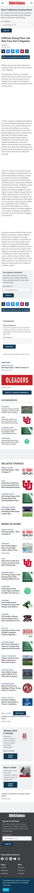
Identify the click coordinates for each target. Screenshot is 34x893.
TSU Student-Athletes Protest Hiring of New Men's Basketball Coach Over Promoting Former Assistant (10, 618)
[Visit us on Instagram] (6, 859)
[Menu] (2, 3)
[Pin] (22, 51)
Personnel (5, 600)
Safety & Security (7, 697)
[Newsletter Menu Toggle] (31, 3)
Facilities (4, 628)
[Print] (3, 51)
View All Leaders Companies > (17, 392)
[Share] (8, 51)
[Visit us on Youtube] (14, 859)
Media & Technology (8, 656)
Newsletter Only (7, 365)
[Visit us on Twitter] (19, 859)
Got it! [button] (6, 889)
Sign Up (6, 30)
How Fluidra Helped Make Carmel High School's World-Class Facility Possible (9, 548)
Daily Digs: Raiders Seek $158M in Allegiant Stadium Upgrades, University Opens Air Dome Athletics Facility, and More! (10, 632)
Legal (3, 417)
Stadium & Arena (7, 670)
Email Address (6, 21)
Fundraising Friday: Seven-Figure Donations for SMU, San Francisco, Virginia (10, 442)
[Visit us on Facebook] (2, 859)
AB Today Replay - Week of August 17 (15, 368)
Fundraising (5, 438)
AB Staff (4, 45)
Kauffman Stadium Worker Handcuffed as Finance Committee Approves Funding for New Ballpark (9, 702)
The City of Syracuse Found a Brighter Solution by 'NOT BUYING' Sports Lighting (10, 410)
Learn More (10, 756)
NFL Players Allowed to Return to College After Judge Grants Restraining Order (11, 646)
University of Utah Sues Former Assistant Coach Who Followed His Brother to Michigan (9, 421)
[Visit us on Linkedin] (10, 859)
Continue (9, 347)
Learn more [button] (7, 885)
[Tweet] (17, 51)
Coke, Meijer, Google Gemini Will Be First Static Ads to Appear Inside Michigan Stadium (10, 674)
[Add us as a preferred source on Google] (27, 51)
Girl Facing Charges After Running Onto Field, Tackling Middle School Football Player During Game (9, 431)
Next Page (20, 713)
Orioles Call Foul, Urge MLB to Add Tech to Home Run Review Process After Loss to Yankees (10, 660)
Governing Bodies (7, 428)
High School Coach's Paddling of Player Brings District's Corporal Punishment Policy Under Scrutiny (11, 688)
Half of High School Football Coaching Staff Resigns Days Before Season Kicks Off (10, 604)
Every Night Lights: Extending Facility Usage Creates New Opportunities (10, 511)
